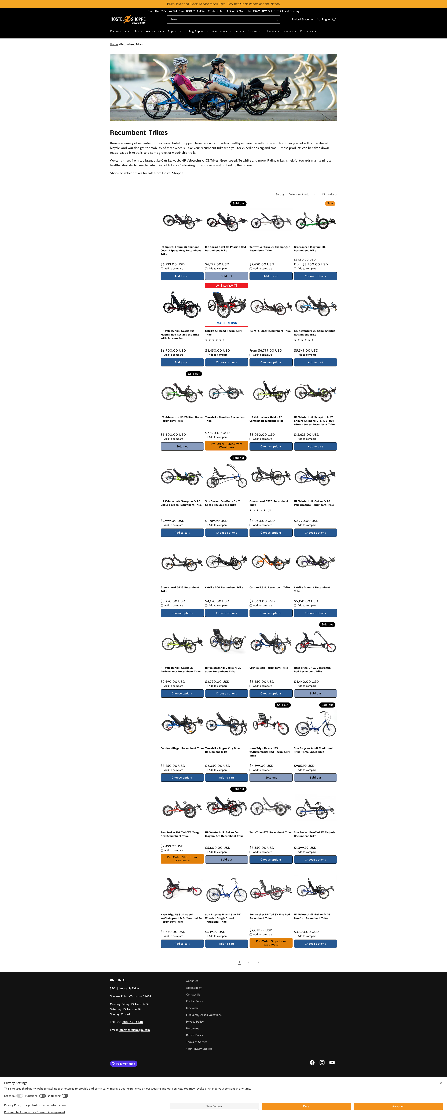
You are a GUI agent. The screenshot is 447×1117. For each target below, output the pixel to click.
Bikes (136, 31)
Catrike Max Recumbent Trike (269, 668)
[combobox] (223, 19)
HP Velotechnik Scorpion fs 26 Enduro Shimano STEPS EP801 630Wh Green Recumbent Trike (314, 421)
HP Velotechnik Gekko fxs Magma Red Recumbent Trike (224, 834)
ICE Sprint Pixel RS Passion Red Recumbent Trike (225, 249)
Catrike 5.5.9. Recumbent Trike (270, 588)
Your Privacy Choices (199, 1048)
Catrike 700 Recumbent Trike (224, 588)
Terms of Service (196, 1042)
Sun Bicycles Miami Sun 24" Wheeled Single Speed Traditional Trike (223, 918)
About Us (192, 981)
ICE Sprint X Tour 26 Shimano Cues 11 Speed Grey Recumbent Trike (181, 250)
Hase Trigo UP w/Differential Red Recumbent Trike (313, 670)
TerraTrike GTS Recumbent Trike (271, 832)
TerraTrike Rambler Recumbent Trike (225, 419)
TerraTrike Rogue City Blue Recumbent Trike (222, 750)
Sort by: (280, 194)
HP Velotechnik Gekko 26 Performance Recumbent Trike (180, 670)
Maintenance (219, 31)
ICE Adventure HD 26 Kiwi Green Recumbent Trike (182, 419)
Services (288, 31)
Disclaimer (193, 1008)
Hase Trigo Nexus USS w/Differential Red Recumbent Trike (270, 752)
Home (114, 44)
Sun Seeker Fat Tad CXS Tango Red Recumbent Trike (180, 834)
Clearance (254, 31)
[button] (119, 33)
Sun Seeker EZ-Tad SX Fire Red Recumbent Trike (270, 916)
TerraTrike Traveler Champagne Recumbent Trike (270, 249)
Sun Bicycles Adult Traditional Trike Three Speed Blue (313, 750)
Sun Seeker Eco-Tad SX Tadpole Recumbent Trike (314, 834)
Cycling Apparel (195, 31)
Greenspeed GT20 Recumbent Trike (269, 503)
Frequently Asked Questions (204, 1014)
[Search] (276, 19)
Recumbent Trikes (131, 44)
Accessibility (194, 987)
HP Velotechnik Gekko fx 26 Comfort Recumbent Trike (312, 916)
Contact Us (215, 11)
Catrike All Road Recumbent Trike (223, 333)
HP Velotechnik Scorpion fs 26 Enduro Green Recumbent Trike (181, 503)
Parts (238, 31)
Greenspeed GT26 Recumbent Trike (180, 589)
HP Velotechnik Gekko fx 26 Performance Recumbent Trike (314, 503)
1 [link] (239, 962)
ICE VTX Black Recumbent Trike (270, 331)
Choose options (315, 276)
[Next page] (258, 962)
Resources (306, 31)
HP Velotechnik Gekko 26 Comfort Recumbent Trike (266, 419)
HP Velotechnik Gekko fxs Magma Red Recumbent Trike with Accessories (180, 334)
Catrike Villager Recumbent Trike (182, 748)
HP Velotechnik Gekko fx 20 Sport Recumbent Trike (223, 670)
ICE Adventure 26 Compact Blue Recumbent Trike (314, 333)
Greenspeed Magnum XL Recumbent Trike (310, 249)
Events (271, 31)
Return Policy (194, 1035)
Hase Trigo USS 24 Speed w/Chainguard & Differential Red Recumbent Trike (182, 918)
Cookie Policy (194, 1001)
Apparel (173, 31)
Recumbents (118, 31)
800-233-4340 (196, 11)
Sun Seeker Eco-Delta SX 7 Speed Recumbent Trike (222, 503)
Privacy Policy (195, 1021)
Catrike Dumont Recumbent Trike (312, 589)
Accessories (153, 31)
